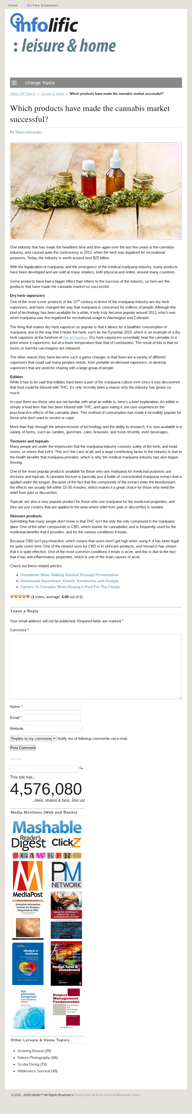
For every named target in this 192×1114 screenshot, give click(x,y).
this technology (75, 337)
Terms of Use (104, 1095)
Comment (19, 630)
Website (16, 728)
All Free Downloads (42, 5)
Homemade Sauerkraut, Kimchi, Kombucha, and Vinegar (69, 581)
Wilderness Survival (34, 1071)
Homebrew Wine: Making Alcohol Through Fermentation (69, 575)
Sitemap (121, 1095)
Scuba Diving (28, 1064)
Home (13, 5)
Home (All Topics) (23, 94)
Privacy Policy (83, 1095)
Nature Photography (34, 1057)
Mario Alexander (29, 132)
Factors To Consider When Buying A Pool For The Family (70, 587)
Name (16, 706)
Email (16, 717)
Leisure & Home (52, 94)
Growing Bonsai (31, 1051)
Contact (134, 1095)
